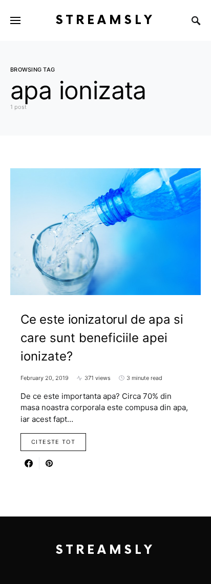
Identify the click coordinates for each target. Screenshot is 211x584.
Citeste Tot (53, 441)
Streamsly (105, 20)
